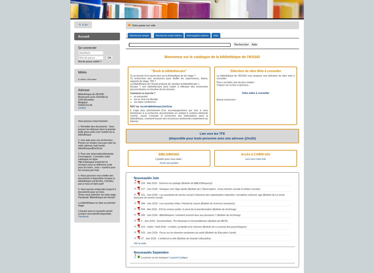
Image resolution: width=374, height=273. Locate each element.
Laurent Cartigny (179, 257)
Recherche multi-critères (169, 35)
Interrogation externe (198, 35)
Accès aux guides (169, 163)
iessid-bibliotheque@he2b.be (156, 106)
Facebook (83, 216)
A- (80, 24)
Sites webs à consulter (255, 93)
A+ (86, 24)
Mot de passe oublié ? (89, 61)
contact (82, 108)
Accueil (83, 36)
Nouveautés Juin (146, 178)
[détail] (135, 182)
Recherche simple (139, 35)
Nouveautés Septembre (151, 252)
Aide (215, 35)
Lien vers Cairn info (255, 159)
